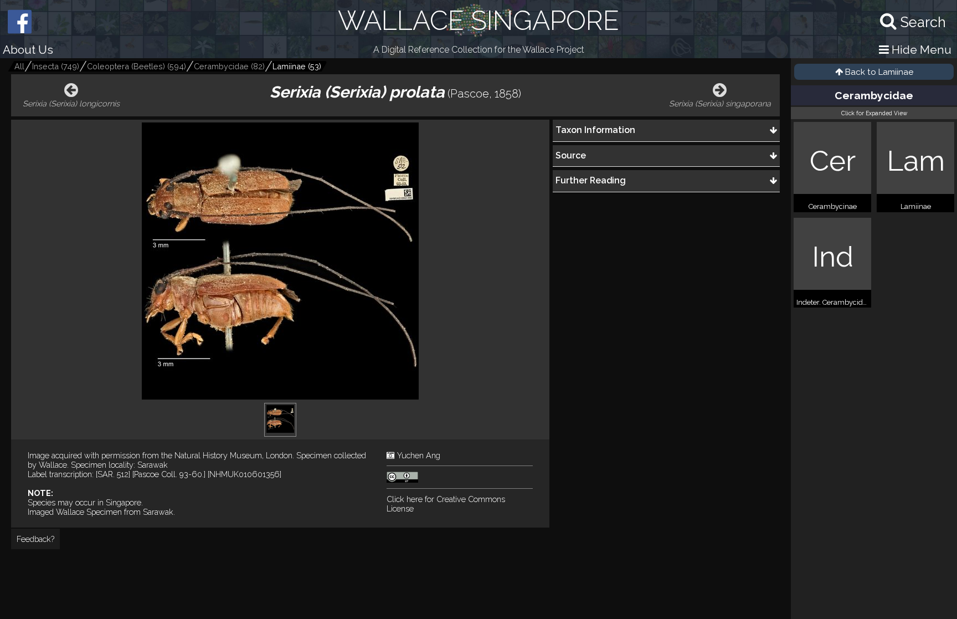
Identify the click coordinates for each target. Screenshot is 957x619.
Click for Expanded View (874, 113)
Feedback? (35, 539)
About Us (28, 50)
